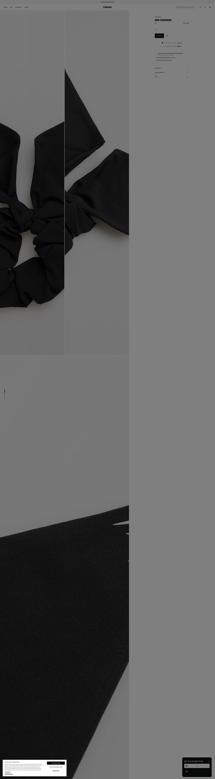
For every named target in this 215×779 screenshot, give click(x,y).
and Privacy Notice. (9, 774)
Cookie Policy (8, 772)
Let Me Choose (56, 770)
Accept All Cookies (56, 763)
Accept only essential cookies (55, 767)
